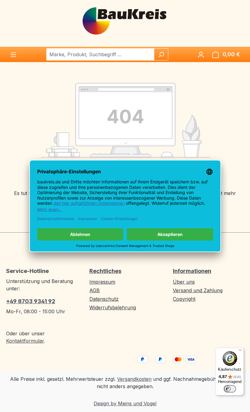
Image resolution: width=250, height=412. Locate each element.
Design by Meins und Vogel (125, 403)
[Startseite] (125, 20)
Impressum (102, 282)
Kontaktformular (25, 341)
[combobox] (100, 54)
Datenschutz (104, 299)
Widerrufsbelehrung (112, 307)
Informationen (192, 271)
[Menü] (13, 54)
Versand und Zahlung (198, 290)
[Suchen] (161, 54)
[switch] (230, 388)
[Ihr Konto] (201, 54)
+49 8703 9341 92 (30, 301)
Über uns (184, 282)
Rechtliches (105, 271)
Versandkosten (134, 379)
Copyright (184, 299)
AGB (94, 290)
